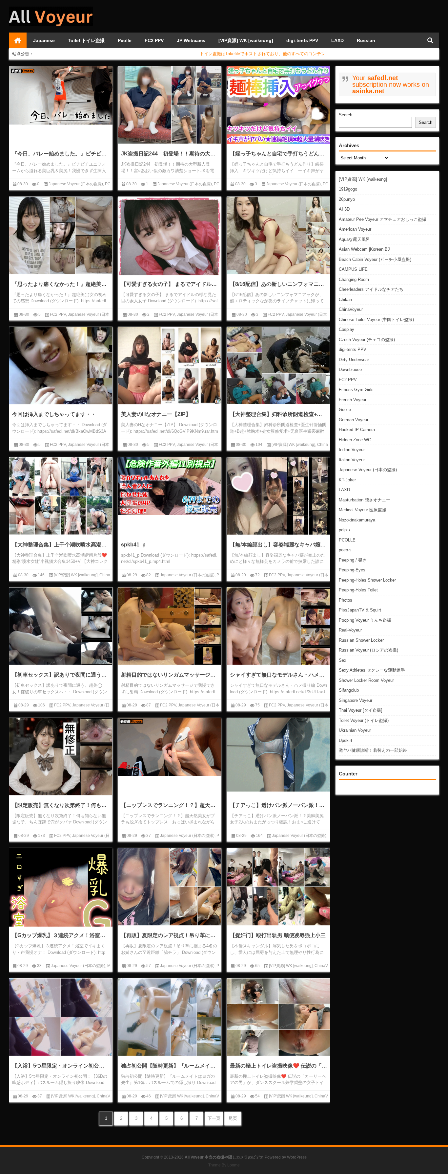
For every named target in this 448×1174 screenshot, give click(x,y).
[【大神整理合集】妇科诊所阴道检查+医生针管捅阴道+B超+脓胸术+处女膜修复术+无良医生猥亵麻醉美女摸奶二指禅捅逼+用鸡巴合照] (278, 365)
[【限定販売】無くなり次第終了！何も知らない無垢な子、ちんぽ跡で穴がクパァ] (60, 756)
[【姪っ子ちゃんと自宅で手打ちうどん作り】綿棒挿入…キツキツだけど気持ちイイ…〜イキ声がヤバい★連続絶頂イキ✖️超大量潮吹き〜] (278, 105)
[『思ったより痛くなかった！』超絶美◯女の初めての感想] (60, 235)
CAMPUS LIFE (353, 269)
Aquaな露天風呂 (354, 239)
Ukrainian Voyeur (355, 730)
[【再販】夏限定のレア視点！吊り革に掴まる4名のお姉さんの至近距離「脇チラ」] (169, 887)
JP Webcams (191, 40)
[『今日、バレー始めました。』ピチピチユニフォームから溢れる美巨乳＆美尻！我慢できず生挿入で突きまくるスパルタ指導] (60, 95)
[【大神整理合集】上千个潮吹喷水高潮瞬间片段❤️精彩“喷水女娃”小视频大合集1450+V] (60, 496)
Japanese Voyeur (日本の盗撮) (368, 469)
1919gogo (348, 189)
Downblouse (350, 369)
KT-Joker (347, 479)
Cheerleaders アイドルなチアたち (371, 289)
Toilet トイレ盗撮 (86, 40)
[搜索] (430, 40)
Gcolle (345, 409)
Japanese (44, 40)
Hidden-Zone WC (355, 439)
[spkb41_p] (169, 486)
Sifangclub (349, 690)
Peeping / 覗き (353, 560)
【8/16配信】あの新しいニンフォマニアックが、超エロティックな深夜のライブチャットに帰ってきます (278, 284)
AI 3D (344, 209)
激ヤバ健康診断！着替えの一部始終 (373, 750)
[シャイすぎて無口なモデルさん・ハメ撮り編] (278, 626)
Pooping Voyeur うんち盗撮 (365, 620)
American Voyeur (355, 229)
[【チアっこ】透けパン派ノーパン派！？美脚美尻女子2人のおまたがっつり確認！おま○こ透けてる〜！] (278, 755)
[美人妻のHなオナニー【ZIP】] (169, 365)
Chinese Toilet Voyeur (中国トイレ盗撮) (376, 319)
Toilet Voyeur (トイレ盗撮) (364, 720)
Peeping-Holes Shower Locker (367, 580)
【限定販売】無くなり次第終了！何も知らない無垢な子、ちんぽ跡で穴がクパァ (60, 805)
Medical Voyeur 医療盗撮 (362, 509)
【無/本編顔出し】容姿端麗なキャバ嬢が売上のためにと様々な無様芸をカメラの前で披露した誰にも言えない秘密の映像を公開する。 (278, 544)
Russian (366, 40)
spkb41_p (133, 544)
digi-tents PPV (302, 40)
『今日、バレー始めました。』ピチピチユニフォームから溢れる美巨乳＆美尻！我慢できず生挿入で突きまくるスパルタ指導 (60, 153)
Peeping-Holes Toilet (358, 589)
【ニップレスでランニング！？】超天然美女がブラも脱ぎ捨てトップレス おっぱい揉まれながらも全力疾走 (169, 805)
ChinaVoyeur (351, 309)
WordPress (297, 1157)
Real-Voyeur (350, 630)
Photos (345, 600)
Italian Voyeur (352, 459)
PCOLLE (347, 540)
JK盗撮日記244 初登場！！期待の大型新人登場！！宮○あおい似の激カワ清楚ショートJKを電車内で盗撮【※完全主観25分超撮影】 (169, 153)
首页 (18, 40)
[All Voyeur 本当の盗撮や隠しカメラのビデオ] (51, 8)
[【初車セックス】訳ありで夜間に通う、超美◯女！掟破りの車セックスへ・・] (60, 626)
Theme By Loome (224, 1165)
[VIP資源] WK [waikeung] (245, 40)
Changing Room (354, 279)
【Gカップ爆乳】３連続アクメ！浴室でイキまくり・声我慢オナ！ (60, 935)
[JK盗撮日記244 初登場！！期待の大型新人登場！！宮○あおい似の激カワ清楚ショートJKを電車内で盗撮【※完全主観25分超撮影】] (169, 105)
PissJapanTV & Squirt (360, 610)
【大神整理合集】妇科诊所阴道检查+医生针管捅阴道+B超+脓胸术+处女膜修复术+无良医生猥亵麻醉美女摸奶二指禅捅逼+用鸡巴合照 (278, 414)
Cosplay (346, 329)
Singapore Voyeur (355, 700)
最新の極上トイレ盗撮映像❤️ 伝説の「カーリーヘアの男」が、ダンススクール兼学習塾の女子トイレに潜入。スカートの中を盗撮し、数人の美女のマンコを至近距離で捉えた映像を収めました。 (278, 1066)
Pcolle (125, 40)
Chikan (345, 299)
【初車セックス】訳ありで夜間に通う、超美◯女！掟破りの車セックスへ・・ (60, 675)
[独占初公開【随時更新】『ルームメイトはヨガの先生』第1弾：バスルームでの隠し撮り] (169, 1017)
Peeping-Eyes (352, 569)
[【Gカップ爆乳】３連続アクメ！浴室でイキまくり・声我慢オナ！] (60, 904)
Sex (342, 660)
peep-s (345, 549)
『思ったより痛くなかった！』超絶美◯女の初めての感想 (60, 284)
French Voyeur (352, 399)
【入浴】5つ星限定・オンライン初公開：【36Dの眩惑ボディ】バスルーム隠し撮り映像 (60, 1066)
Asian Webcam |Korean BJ (364, 249)
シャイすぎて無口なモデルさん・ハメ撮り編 (278, 675)
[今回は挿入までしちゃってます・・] (60, 365)
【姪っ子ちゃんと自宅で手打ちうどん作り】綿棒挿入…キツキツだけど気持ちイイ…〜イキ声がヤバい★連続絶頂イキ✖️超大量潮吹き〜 (278, 153)
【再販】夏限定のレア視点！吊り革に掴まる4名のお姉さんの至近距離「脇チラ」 (169, 935)
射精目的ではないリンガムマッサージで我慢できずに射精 (169, 675)
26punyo (347, 199)
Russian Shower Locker (361, 640)
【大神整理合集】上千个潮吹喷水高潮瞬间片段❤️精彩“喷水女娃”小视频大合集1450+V (60, 544)
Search (345, 114)
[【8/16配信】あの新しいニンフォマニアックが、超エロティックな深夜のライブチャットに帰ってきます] (278, 235)
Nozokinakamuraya (357, 520)
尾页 (233, 1118)
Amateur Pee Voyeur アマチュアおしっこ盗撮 (382, 219)
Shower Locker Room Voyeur (366, 680)
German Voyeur (353, 419)
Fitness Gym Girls (356, 389)
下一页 (214, 1118)
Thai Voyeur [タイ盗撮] (360, 710)
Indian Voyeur (352, 449)
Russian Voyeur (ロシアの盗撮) (368, 650)
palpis (344, 529)
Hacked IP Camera (357, 429)
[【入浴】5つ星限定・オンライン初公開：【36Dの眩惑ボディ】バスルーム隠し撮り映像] (60, 1017)
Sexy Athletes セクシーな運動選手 (372, 670)
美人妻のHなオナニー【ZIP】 (156, 414)
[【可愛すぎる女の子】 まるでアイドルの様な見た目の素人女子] (169, 248)
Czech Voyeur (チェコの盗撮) (367, 339)
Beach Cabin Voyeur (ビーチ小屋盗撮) (375, 259)
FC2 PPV (154, 40)
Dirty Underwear (354, 359)
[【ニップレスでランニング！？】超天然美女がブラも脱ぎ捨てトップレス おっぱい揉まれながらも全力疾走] (169, 747)
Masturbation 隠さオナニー (364, 499)
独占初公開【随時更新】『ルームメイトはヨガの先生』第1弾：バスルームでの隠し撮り (169, 1066)
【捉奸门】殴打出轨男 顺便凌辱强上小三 (278, 935)
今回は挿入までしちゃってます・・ (54, 414)
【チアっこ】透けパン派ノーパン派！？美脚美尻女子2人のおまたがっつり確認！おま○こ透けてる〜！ (278, 805)
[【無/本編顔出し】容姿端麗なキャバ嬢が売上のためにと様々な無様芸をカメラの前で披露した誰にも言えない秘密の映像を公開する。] (278, 496)
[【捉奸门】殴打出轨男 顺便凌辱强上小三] (278, 887)
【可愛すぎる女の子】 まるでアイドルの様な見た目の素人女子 (169, 284)
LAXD (337, 40)
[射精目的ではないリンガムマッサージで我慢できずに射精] (169, 626)
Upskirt (345, 740)
